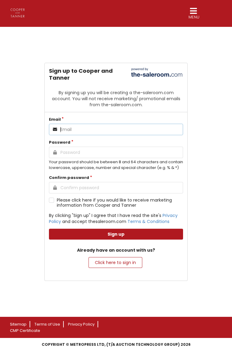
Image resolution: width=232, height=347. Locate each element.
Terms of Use (47, 324)
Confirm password (69, 177)
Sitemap (18, 324)
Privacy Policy (81, 324)
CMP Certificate (25, 330)
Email (55, 119)
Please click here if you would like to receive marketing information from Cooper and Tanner (114, 203)
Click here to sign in (115, 262)
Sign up (116, 234)
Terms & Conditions (148, 221)
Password (59, 142)
